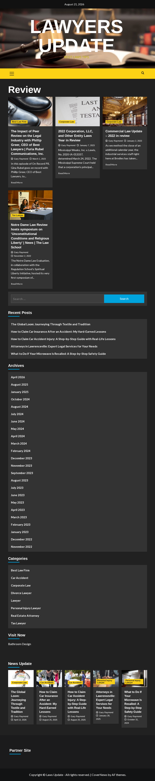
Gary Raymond (21, 159)
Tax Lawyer (17, 215)
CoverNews (99, 774)
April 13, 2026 (20, 720)
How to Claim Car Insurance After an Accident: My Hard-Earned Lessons (58, 331)
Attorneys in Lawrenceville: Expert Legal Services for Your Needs (54, 346)
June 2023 (18, 495)
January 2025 (20, 392)
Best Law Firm (19, 122)
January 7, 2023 (87, 145)
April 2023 (18, 509)
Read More (16, 182)
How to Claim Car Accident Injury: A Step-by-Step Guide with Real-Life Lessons (63, 339)
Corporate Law (66, 122)
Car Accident (19, 578)
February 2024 (20, 450)
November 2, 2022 (22, 256)
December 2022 (21, 539)
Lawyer (16, 600)
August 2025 (19, 384)
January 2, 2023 (134, 141)
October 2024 (20, 399)
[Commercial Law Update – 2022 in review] (125, 111)
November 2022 (21, 546)
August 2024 (19, 406)
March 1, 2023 (39, 159)
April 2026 (18, 377)
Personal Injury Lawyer (26, 608)
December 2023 (21, 458)
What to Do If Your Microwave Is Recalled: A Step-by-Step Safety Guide (58, 353)
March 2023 (19, 517)
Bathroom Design (19, 644)
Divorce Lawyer (21, 593)
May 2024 (17, 428)
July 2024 (17, 414)
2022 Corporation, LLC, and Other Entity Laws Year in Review (75, 135)
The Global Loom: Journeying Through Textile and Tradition (50, 324)
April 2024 (18, 436)
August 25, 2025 (49, 720)
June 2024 (18, 421)
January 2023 (20, 532)
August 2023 (19, 480)
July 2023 (17, 487)
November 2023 (21, 465)
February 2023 (20, 524)
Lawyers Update (76, 36)
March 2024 (19, 443)
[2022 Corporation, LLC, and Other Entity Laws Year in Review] (77, 111)
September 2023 (22, 473)
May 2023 (17, 502)
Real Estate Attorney (25, 615)
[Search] (142, 73)
